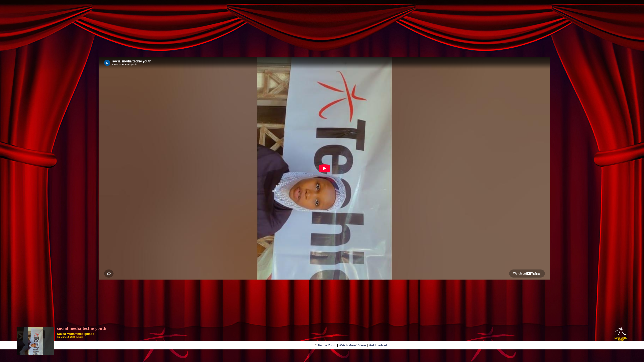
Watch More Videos (352, 345)
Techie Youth (327, 345)
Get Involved (378, 345)
